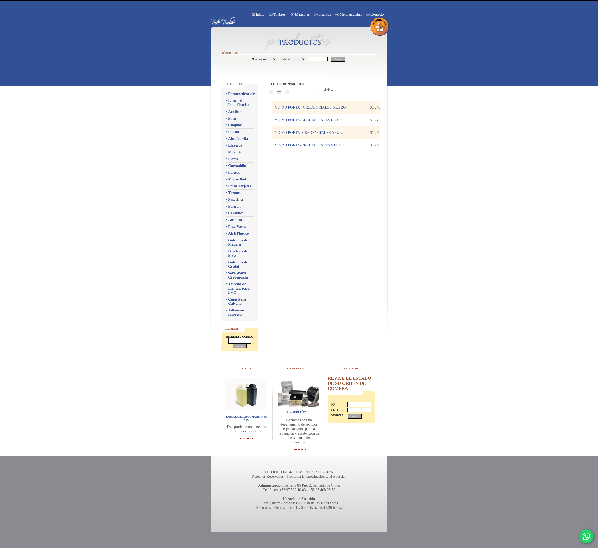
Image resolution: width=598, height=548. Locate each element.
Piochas (234, 132)
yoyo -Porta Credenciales (238, 275)
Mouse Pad (237, 179)
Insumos (324, 14)
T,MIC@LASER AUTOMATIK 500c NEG (246, 418)
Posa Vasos (237, 227)
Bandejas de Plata (238, 253)
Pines (232, 118)
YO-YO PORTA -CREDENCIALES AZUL (308, 132)
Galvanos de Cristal (238, 264)
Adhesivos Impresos (236, 312)
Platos (233, 159)
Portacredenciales (241, 94)
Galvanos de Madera (238, 242)
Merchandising (351, 14)
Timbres (279, 14)
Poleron (234, 206)
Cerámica (236, 213)
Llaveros (235, 145)
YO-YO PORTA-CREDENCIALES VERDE (309, 145)
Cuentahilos (237, 166)
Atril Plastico (238, 233)
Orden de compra (337, 412)
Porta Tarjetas (239, 186)
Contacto (377, 14)
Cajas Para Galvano (237, 301)
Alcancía (235, 220)
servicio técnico (299, 412)
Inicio (260, 14)
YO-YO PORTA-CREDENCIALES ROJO (308, 120)
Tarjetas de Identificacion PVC (239, 288)
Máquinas (302, 14)
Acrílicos (235, 111)
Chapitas (235, 125)
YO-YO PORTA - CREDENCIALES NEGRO (310, 107)
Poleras (234, 172)
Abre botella (238, 139)
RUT (335, 405)
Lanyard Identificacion (239, 103)
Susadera (235, 200)
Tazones (234, 193)
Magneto (235, 152)
